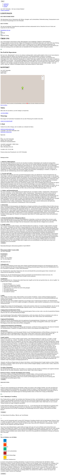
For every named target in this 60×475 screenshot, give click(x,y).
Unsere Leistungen (5, 10)
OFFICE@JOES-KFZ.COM (7, 129)
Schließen (3, 242)
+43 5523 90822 (4, 113)
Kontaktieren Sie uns (5, 30)
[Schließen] (1, 385)
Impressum (3, 132)
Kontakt (5, 6)
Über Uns (6, 5)
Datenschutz (9, 132)
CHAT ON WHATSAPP (6, 121)
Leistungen (6, 4)
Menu (2, 1)
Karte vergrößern (4, 105)
